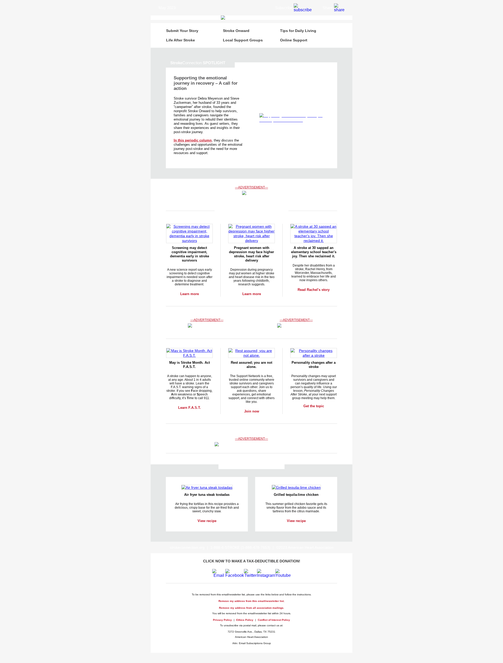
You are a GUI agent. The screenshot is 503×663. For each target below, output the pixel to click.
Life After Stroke (180, 40)
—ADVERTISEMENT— (251, 187)
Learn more (189, 294)
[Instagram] (266, 575)
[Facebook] (234, 575)
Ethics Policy (244, 619)
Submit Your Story (182, 31)
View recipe (207, 521)
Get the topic (313, 406)
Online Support (293, 40)
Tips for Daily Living (298, 31)
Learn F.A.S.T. (189, 408)
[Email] (218, 575)
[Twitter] (250, 575)
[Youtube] (283, 575)
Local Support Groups (243, 40)
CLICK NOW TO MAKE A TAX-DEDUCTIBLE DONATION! (251, 561)
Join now (251, 411)
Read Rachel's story (314, 290)
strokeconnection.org (187, 547)
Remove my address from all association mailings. (251, 607)
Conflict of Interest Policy (274, 619)
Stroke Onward (236, 31)
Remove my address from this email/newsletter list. (251, 601)
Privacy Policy (222, 619)
